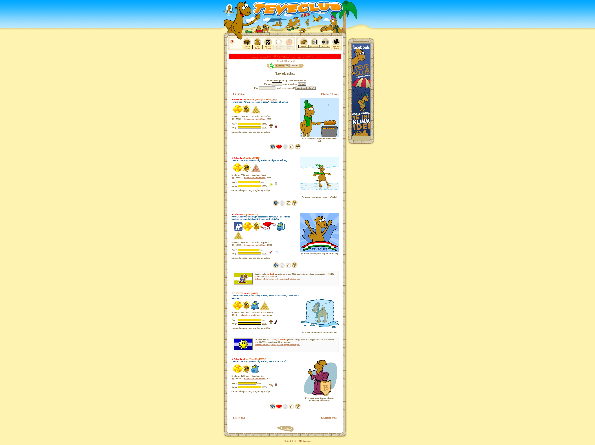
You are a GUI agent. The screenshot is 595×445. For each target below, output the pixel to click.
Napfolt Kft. (291, 441)
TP (233, 119)
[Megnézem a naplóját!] (272, 149)
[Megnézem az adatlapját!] (279, 149)
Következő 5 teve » (330, 94)
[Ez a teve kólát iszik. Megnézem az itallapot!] (276, 127)
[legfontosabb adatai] (298, 149)
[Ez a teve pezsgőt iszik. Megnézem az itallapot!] (276, 186)
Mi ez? (280, 61)
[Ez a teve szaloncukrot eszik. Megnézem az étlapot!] (271, 253)
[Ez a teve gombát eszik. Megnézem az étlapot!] (271, 127)
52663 (274, 99)
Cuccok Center (247, 47)
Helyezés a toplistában (255, 119)
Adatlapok (314, 46)
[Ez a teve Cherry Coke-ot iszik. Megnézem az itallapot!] (276, 323)
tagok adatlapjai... (292, 279)
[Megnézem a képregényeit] (291, 149)
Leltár (303, 46)
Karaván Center (268, 47)
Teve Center (257, 47)
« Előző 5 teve (238, 94)
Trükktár (325, 46)
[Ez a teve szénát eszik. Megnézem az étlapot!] (271, 186)
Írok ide (290, 61)
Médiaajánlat (305, 441)
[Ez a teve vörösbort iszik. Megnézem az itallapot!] (276, 387)
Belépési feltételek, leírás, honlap (269, 279)
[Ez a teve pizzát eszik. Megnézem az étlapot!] (271, 387)
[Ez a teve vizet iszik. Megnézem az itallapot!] (276, 253)
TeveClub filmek (336, 47)
